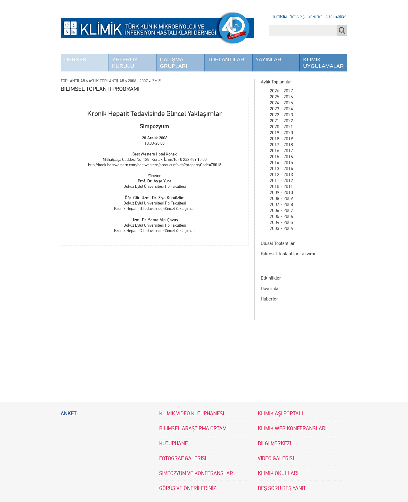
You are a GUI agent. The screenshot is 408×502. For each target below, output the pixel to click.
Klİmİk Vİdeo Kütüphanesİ (191, 414)
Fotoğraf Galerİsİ (182, 458)
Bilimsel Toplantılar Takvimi (288, 254)
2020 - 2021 (281, 126)
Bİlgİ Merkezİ (274, 443)
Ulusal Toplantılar (278, 243)
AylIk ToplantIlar (106, 80)
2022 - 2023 (281, 115)
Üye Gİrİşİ (298, 17)
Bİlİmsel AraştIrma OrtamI (193, 428)
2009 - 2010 (281, 192)
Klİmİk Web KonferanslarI (292, 428)
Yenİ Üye (316, 17)
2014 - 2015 (281, 162)
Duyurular (270, 288)
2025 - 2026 (281, 97)
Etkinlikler (271, 278)
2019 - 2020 (281, 132)
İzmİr (156, 80)
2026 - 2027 (281, 91)
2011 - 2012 (281, 180)
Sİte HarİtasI (336, 17)
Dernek (75, 59)
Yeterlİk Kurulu (125, 63)
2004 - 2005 (281, 222)
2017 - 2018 (281, 144)
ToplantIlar (226, 59)
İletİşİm (280, 17)
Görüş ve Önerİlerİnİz (187, 488)
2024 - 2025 (281, 103)
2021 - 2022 (281, 120)
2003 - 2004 (281, 228)
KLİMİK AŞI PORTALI (280, 414)
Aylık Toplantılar (276, 82)
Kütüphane (173, 443)
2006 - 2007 (281, 210)
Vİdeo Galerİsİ (276, 458)
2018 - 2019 (281, 138)
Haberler (269, 299)
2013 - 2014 (281, 168)
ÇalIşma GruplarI (173, 63)
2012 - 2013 (281, 174)
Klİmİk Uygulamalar (323, 63)
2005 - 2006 (281, 216)
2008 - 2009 (281, 198)
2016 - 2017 (281, 150)
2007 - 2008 (281, 204)
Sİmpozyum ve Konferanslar (196, 473)
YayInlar (268, 59)
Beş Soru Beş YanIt (282, 488)
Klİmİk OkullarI (278, 473)
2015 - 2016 (281, 156)
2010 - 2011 (281, 186)
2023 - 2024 (281, 109)
